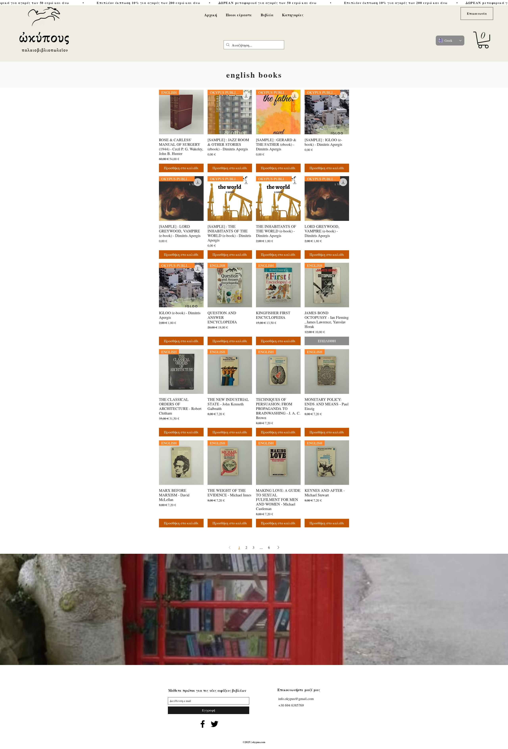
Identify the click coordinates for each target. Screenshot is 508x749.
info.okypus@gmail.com (296, 698)
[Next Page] (278, 547)
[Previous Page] (229, 547)
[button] (483, 40)
